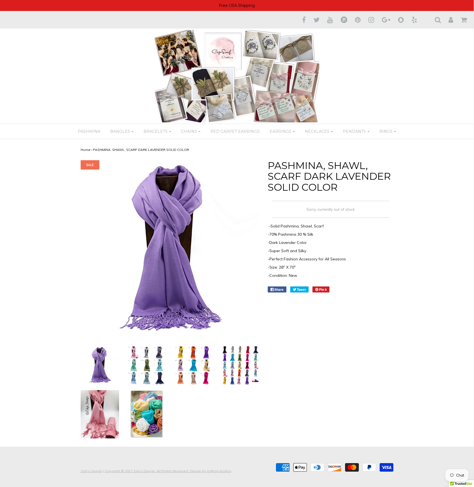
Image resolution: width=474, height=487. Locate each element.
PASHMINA (89, 131)
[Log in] (447, 19)
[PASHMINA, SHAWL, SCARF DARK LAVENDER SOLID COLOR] (100, 364)
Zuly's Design (91, 471)
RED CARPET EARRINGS (235, 131)
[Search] (434, 19)
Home (86, 150)
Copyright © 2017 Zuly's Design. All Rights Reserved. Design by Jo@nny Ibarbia (168, 471)
